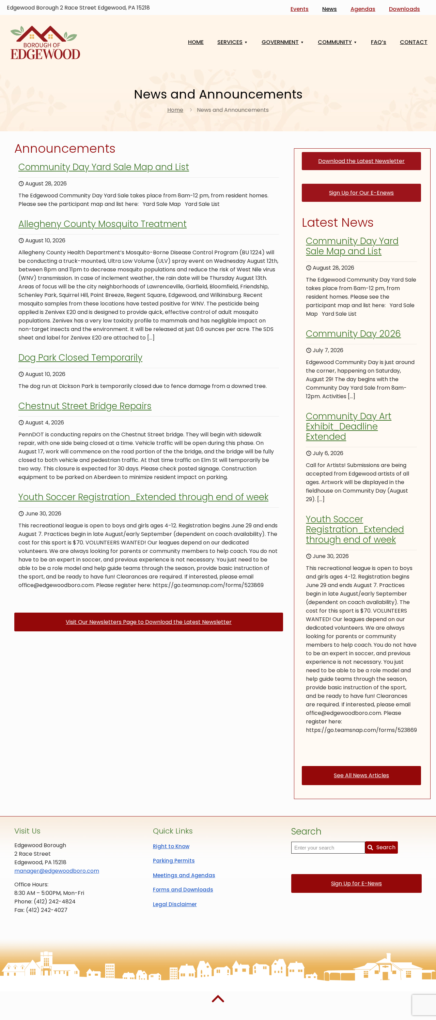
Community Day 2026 (353, 334)
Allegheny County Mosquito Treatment (102, 224)
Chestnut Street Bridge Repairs (85, 406)
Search (385, 847)
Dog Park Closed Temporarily (80, 357)
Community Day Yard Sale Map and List (103, 167)
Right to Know (171, 846)
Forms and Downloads (183, 889)
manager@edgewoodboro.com (56, 871)
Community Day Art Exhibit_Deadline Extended (348, 426)
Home (175, 110)
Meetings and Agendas (184, 875)
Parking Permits (174, 860)
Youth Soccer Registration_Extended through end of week (143, 497)
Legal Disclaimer (175, 904)
